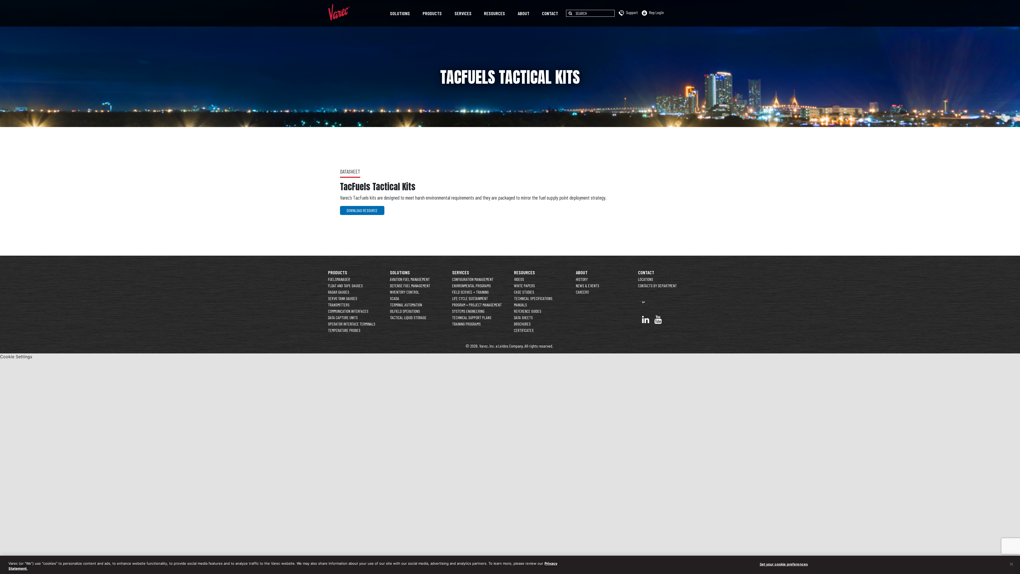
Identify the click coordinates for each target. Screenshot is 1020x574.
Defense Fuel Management (410, 285)
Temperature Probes (344, 330)
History (582, 279)
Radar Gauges (338, 291)
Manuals (520, 304)
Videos (519, 279)
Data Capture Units (343, 317)
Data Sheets (523, 317)
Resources (494, 13)
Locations (645, 279)
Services (462, 13)
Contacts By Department (657, 285)
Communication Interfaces (348, 311)
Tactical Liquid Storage (408, 317)
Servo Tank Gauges (342, 298)
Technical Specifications (533, 298)
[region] (510, 565)
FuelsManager (339, 279)
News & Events (587, 285)
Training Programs (466, 323)
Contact (550, 13)
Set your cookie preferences (784, 564)
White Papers (524, 285)
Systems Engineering (468, 311)
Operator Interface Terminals (351, 323)
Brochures (522, 323)
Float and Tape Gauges (345, 285)
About (523, 13)
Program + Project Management (477, 304)
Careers (582, 291)
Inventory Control (404, 291)
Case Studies (524, 291)
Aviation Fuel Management (410, 279)
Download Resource (362, 210)
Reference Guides (527, 311)
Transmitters (339, 304)
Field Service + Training (470, 291)
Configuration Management (473, 279)
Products (432, 13)
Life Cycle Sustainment (470, 298)
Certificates (524, 330)
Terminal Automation (406, 304)
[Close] (1011, 564)
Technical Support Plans (471, 317)
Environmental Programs (471, 285)
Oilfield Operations (405, 311)
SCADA (394, 298)
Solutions (400, 13)
